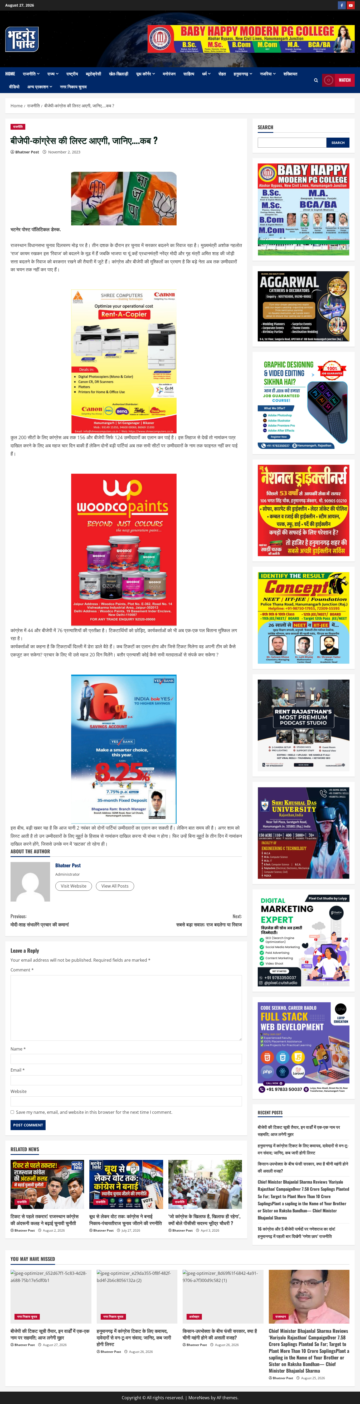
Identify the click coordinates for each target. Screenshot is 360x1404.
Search (265, 127)
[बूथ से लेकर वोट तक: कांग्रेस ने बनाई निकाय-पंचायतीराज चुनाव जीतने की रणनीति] (126, 1184)
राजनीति (29, 73)
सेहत (222, 73)
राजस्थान (280, 1316)
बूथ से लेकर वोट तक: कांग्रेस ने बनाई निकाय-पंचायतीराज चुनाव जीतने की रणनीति (125, 1219)
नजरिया (266, 73)
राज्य (51, 73)
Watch (345, 80)
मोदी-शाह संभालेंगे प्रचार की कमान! (40, 920)
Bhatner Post (27, 151)
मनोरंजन (169, 73)
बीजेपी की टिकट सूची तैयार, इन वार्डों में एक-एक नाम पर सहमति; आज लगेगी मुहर (50, 1334)
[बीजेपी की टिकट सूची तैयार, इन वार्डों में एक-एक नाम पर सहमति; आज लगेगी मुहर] (51, 1297)
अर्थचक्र (194, 1316)
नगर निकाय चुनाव (73, 86)
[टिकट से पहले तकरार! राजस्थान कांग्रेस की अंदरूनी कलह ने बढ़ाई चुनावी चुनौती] (47, 1184)
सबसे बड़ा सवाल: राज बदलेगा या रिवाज (209, 920)
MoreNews (199, 1398)
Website (19, 1091)
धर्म (204, 73)
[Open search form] (316, 80)
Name (18, 1049)
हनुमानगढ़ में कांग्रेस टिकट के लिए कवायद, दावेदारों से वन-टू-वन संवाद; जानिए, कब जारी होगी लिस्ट (134, 1337)
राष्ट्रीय (72, 73)
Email (18, 1070)
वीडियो (14, 86)
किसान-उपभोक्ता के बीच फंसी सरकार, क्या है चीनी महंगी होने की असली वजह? (220, 1334)
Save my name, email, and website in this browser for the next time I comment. (94, 1112)
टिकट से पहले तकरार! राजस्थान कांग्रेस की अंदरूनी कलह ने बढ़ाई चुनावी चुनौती (45, 1219)
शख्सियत (290, 73)
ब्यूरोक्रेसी (93, 73)
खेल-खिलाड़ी (118, 73)
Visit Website (73, 886)
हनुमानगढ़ (241, 73)
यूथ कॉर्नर (143, 73)
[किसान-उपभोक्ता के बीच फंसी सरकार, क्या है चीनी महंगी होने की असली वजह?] (223, 1297)
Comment (22, 970)
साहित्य (188, 73)
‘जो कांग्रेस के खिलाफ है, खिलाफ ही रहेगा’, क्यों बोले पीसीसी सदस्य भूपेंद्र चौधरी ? (204, 1219)
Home (10, 73)
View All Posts (115, 886)
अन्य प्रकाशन (37, 86)
